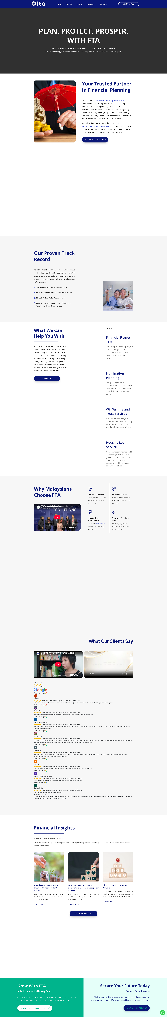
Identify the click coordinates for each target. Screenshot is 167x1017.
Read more (63, 798)
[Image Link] (49, 867)
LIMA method (100, 524)
